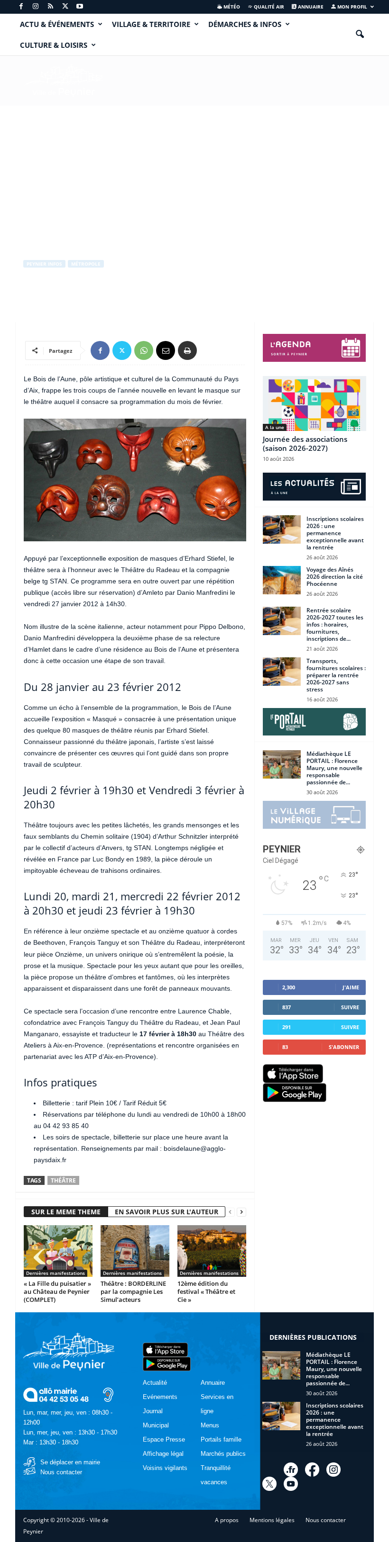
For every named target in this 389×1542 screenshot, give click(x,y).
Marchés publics (223, 1453)
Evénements (160, 1396)
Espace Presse (164, 1439)
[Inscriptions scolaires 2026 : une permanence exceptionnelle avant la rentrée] (282, 529)
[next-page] (241, 1212)
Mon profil (351, 6)
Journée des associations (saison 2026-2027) (305, 443)
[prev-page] (230, 1212)
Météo (231, 6)
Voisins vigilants (165, 1467)
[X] (65, 7)
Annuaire (310, 6)
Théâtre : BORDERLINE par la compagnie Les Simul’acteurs (133, 1291)
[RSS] (50, 7)
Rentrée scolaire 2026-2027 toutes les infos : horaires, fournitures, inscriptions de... (334, 624)
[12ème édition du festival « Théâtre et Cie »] (211, 1250)
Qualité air (268, 6)
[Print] (187, 350)
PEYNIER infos (44, 263)
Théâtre (63, 1180)
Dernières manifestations (55, 1273)
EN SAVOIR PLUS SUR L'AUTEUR (166, 1211)
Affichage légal (163, 1453)
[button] (359, 34)
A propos (227, 1520)
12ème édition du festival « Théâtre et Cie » (206, 1291)
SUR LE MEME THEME (66, 1211)
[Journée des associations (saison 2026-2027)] (314, 403)
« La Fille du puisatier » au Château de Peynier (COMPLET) (57, 1291)
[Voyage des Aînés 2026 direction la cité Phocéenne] (282, 580)
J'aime (351, 987)
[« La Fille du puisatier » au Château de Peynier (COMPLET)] (58, 1250)
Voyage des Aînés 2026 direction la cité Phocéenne (334, 576)
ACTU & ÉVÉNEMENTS (57, 24)
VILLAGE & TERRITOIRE (151, 24)
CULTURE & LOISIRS (53, 45)
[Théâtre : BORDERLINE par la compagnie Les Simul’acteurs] (135, 1250)
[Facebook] (21, 7)
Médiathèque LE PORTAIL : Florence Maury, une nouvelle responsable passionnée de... (334, 768)
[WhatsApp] (143, 350)
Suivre (350, 1007)
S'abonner (344, 1046)
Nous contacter (61, 1472)
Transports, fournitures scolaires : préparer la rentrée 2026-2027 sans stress (336, 675)
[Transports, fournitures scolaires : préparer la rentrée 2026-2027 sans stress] (282, 671)
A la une (274, 427)
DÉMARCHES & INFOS (244, 24)
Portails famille (221, 1439)
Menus (210, 1425)
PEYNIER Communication (65, 302)
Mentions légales (272, 1520)
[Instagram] (35, 7)
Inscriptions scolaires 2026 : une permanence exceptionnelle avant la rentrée (335, 533)
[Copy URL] (209, 350)
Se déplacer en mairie (70, 1462)
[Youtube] (79, 7)
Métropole (86, 263)
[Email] (165, 350)
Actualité (155, 1382)
